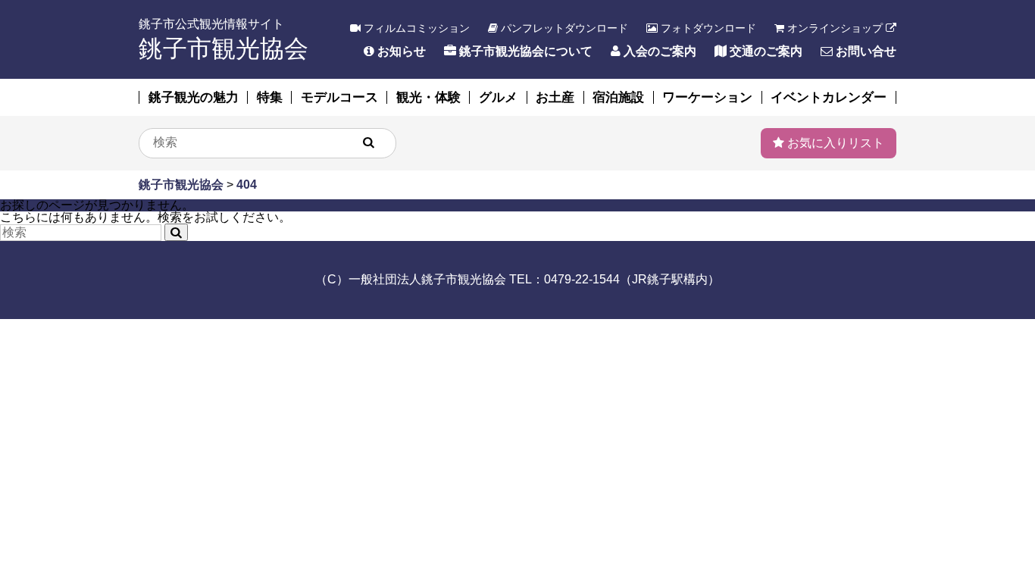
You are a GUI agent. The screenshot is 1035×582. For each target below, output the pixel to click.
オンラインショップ (835, 28)
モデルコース (339, 97)
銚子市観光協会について (524, 51)
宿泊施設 (618, 97)
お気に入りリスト (834, 142)
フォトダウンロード (707, 28)
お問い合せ (864, 51)
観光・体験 (428, 97)
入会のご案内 (658, 51)
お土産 (555, 97)
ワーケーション (707, 97)
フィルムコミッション (415, 28)
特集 (270, 97)
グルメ (498, 97)
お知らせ (400, 51)
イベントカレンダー (828, 97)
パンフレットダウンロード (563, 28)
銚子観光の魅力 (194, 97)
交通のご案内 (764, 51)
